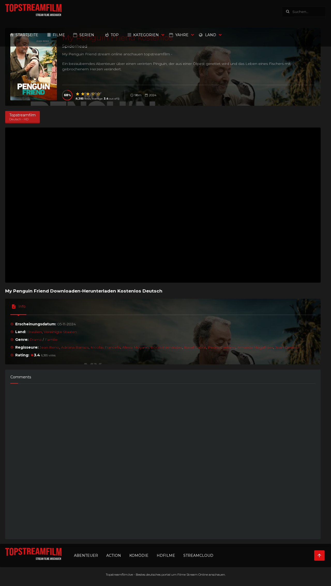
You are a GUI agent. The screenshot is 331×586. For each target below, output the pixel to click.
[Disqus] (162, 459)
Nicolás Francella (106, 347)
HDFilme (166, 555)
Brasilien (34, 331)
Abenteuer (86, 555)
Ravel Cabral (195, 347)
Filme (59, 35)
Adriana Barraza (75, 347)
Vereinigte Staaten (60, 331)
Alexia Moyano (135, 347)
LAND (210, 35)
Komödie (138, 555)
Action (113, 555)
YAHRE (182, 35)
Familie (51, 339)
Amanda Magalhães (255, 347)
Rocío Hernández (166, 347)
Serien (86, 35)
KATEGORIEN (146, 35)
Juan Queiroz (287, 347)
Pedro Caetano (222, 347)
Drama (35, 339)
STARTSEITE (27, 35)
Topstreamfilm (117, 574)
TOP (115, 35)
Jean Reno (49, 347)
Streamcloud (198, 555)
